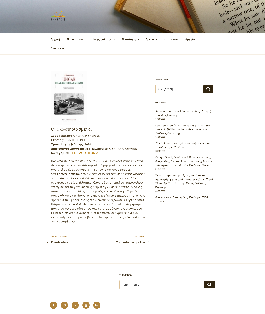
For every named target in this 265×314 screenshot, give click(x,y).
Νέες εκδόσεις (102, 39)
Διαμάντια (171, 39)
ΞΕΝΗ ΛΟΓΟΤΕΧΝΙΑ (84, 153)
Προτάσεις (129, 39)
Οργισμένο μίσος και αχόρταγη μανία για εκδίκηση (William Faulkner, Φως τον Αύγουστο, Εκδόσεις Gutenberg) (183, 129)
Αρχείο (190, 39)
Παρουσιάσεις (76, 39)
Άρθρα (150, 39)
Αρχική (55, 39)
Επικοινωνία (59, 48)
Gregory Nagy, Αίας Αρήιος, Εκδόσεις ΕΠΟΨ (181, 197)
